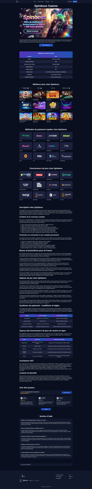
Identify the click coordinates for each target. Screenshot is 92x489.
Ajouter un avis (66, 392)
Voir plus (46, 409)
